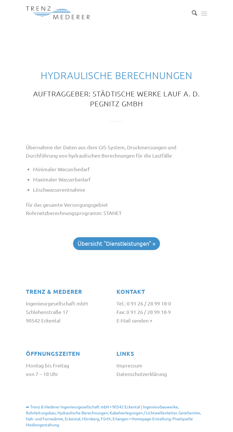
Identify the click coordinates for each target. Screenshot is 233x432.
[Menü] (204, 12)
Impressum (129, 365)
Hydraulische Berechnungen (82, 412)
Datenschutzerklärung (141, 374)
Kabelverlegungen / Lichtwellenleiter (143, 412)
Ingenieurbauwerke (160, 406)
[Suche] (191, 13)
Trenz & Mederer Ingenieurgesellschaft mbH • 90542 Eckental (85, 406)
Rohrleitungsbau (41, 412)
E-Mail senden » (134, 320)
